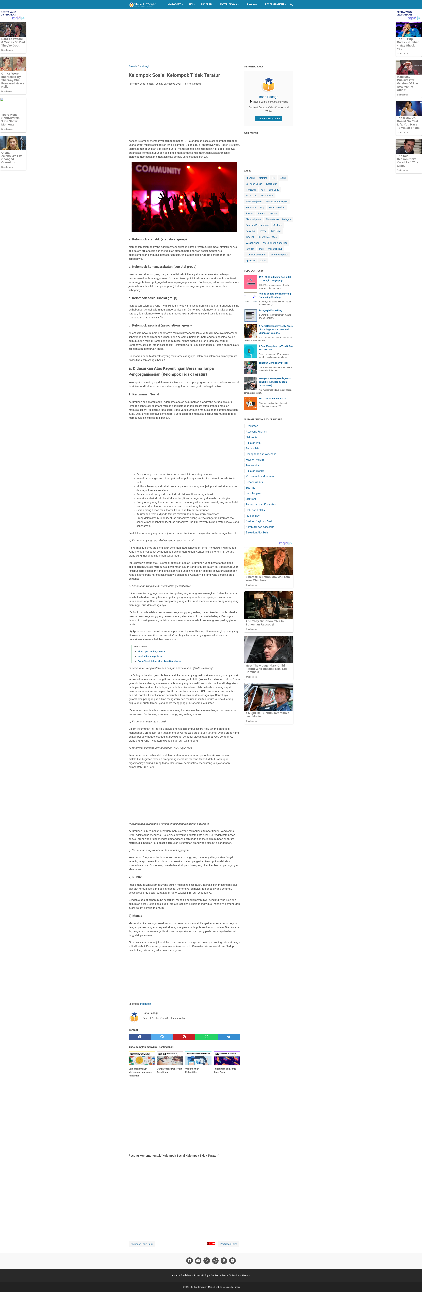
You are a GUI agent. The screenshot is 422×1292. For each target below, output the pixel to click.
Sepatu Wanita (254, 482)
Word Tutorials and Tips (275, 243)
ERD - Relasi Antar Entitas (272, 398)
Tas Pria (250, 487)
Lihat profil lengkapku (269, 118)
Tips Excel (276, 231)
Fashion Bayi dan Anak (259, 521)
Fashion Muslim (255, 459)
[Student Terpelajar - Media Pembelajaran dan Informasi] (145, 4)
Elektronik (251, 437)
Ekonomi (250, 178)
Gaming (263, 178)
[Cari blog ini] (291, 4)
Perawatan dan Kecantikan (261, 504)
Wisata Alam (252, 243)
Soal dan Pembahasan (257, 225)
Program (206, 4)
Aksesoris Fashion (256, 431)
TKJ (191, 4)
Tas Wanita (252, 465)
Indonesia (145, 1003)
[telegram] (229, 1037)
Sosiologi (250, 231)
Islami (283, 178)
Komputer (251, 189)
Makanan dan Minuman (260, 476)
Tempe (263, 231)
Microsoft (174, 4)
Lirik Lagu (274, 189)
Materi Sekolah (229, 4)
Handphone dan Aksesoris (261, 454)
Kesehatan (271, 184)
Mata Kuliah (267, 195)
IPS (273, 178)
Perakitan (251, 207)
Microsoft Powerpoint (277, 201)
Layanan (252, 4)
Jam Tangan (253, 493)
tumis (263, 260)
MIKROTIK (251, 195)
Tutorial (250, 237)
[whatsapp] (206, 1037)
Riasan (249, 213)
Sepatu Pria (252, 448)
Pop (262, 207)
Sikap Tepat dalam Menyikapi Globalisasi (159, 661)
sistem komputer (279, 254)
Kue (263, 189)
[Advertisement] (211, 37)
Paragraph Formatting (270, 310)
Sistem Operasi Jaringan (278, 219)
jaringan (250, 249)
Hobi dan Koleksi (255, 510)
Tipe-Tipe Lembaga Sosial (152, 651)
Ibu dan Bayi (253, 515)
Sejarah (273, 213)
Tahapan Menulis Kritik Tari (273, 362)
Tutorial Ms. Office (267, 237)
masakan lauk (275, 249)
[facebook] (140, 1037)
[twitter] (162, 1037)
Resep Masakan (274, 4)
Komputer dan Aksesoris (260, 527)
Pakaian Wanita (255, 470)
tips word (251, 260)
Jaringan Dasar (254, 184)
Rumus (261, 213)
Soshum (277, 225)
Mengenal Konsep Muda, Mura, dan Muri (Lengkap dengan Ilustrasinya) (275, 382)
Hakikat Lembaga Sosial (150, 656)
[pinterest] (184, 1037)
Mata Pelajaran (254, 201)
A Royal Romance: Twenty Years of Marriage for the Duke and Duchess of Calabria (276, 329)
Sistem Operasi (253, 219)
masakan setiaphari (256, 254)
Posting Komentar (193, 83)
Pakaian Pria (253, 442)
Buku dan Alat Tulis (257, 532)
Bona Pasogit (268, 97)
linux (261, 249)
